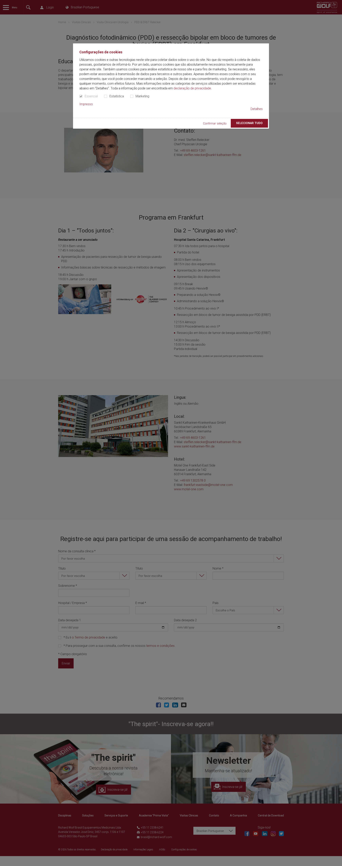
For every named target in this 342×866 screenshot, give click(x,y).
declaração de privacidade (192, 88)
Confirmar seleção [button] (215, 123)
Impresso (86, 104)
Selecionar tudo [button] (249, 123)
